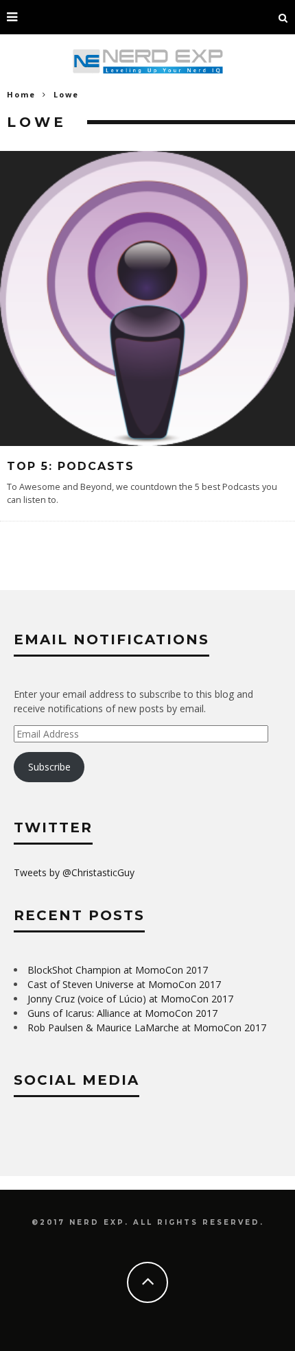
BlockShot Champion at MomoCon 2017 (117, 969)
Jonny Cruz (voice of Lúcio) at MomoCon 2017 (130, 998)
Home (21, 94)
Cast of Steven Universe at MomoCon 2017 (124, 984)
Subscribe (49, 766)
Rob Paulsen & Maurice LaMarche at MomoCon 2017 (146, 1027)
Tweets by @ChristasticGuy (74, 872)
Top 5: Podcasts (70, 466)
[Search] (283, 17)
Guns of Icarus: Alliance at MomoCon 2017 (122, 1013)
